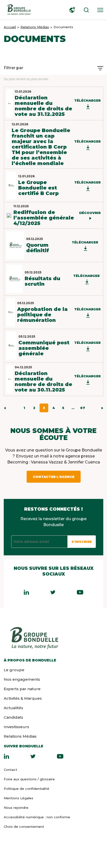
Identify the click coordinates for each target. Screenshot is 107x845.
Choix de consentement (24, 827)
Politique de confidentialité (26, 789)
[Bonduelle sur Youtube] (60, 756)
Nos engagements (22, 679)
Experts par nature (22, 688)
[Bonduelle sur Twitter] (33, 756)
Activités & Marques (23, 698)
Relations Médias (34, 27)
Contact (10, 770)
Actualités (13, 707)
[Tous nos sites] (71, 10)
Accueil (10, 27)
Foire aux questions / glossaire (29, 779)
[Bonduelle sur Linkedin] (6, 756)
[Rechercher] (85, 10)
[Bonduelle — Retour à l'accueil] (19, 10)
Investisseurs (16, 726)
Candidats (13, 717)
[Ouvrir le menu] (99, 10)
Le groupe (14, 669)
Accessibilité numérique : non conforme (37, 817)
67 (82, 408)
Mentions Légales (18, 798)
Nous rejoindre (16, 808)
